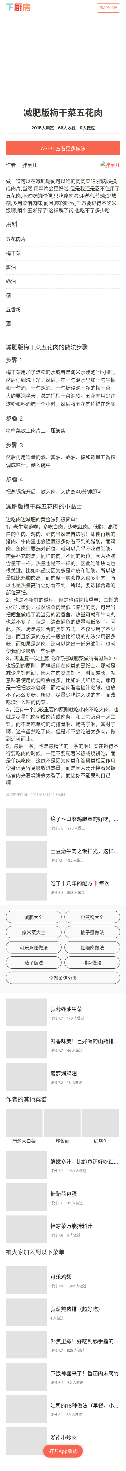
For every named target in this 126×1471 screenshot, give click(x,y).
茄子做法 (33, 963)
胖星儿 (29, 165)
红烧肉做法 (92, 948)
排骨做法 (92, 963)
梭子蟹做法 (92, 932)
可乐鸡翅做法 (34, 948)
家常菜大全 (33, 932)
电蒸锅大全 (92, 917)
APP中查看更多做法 (63, 148)
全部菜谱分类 (63, 978)
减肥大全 (33, 917)
